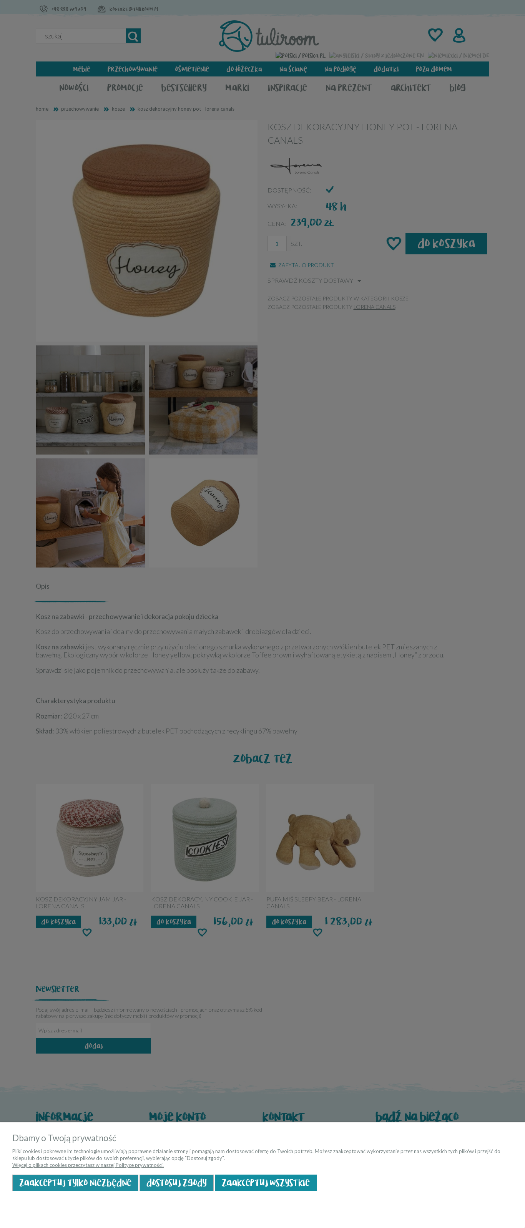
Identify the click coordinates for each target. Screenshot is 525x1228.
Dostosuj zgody (176, 1183)
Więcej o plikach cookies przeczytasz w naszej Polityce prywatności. (88, 1165)
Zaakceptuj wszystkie (266, 1183)
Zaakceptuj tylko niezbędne (75, 1183)
